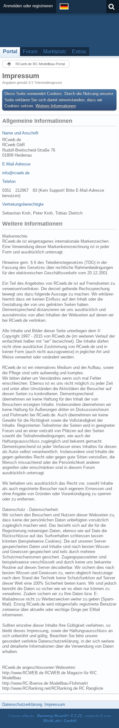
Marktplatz (54, 51)
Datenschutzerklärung (22, 704)
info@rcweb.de (16, 173)
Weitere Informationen (56, 105)
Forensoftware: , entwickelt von (60, 718)
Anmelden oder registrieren (28, 5)
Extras (79, 51)
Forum (30, 51)
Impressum (54, 704)
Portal (10, 51)
